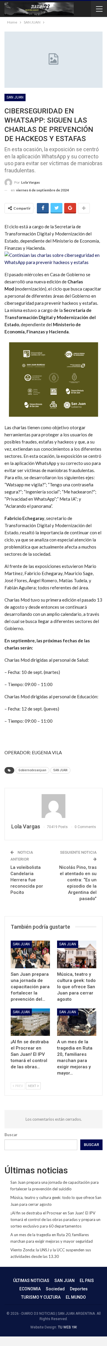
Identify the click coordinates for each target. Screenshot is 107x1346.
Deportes (79, 1288)
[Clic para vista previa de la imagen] (53, 258)
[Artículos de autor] (53, 806)
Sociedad (55, 1288)
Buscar (11, 1134)
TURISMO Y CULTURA (41, 1297)
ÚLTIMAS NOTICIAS (31, 1280)
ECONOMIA (30, 1288)
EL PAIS (87, 1280)
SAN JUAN (15, 97)
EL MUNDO (76, 1297)
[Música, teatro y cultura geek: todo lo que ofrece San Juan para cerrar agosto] (76, 954)
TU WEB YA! (67, 1327)
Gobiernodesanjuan (32, 770)
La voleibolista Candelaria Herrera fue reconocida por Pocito (26, 880)
